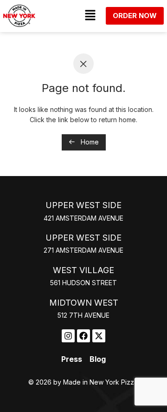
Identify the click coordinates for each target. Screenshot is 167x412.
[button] (90, 16)
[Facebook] (83, 335)
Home (89, 142)
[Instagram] (68, 335)
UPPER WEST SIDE (83, 205)
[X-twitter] (98, 335)
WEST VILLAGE (83, 270)
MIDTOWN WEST (83, 302)
